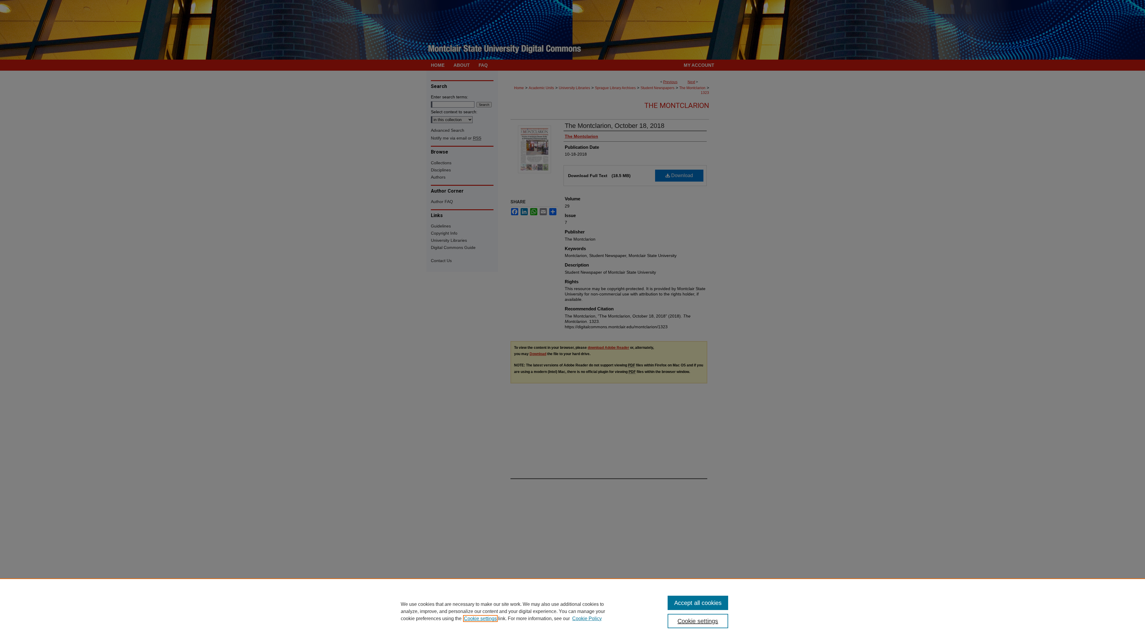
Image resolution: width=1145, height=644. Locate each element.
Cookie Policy (587, 618)
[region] (572, 611)
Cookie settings (480, 618)
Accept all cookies (698, 603)
